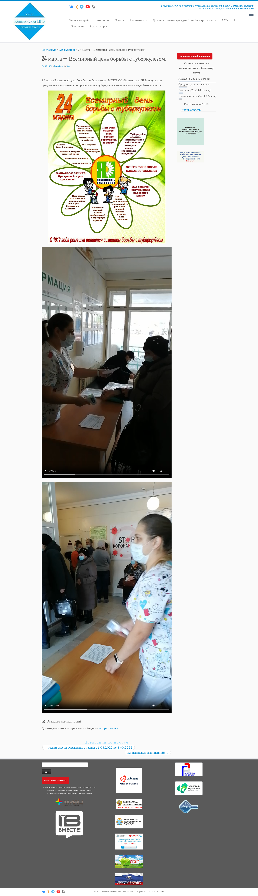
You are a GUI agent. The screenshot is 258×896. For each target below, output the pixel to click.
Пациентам (137, 20)
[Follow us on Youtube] (88, 6)
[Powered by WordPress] (133, 891)
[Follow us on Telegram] (82, 6)
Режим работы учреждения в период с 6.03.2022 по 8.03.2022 (88, 747)
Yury (68, 66)
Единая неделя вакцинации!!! (148, 752)
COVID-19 (229, 20)
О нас (119, 20)
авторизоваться (108, 728)
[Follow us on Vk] (72, 6)
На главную (49, 49)
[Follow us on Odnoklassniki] (77, 6)
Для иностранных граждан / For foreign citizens (184, 20)
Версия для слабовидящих (195, 56)
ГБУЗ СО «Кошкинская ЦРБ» (111, 891)
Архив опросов (191, 109)
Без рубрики (67, 49)
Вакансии (77, 26)
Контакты (102, 20)
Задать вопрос (99, 26)
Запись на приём (79, 20)
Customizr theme (157, 891)
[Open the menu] (251, 14)
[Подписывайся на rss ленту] (94, 6)
